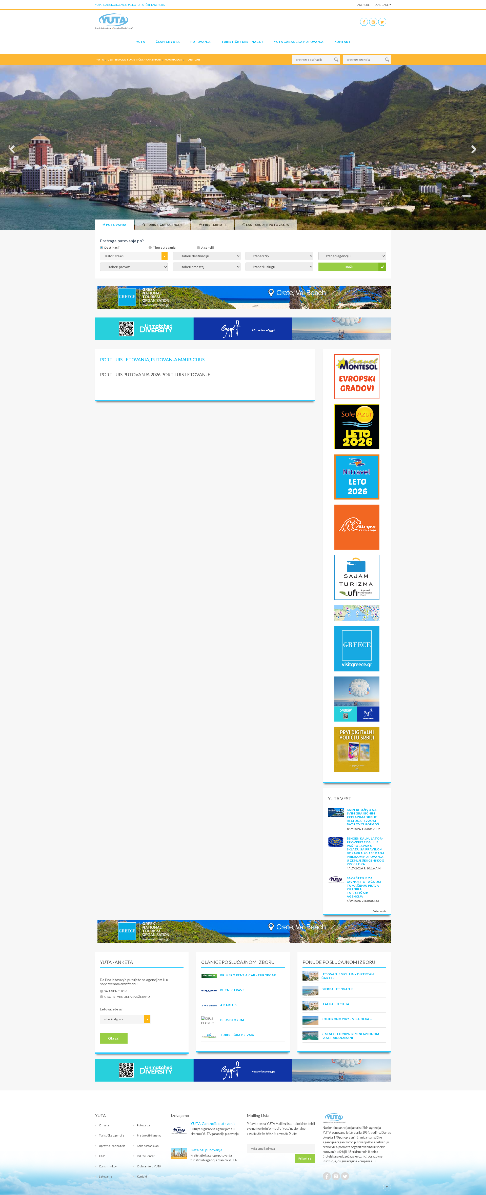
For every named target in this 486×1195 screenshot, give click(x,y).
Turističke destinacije (242, 42)
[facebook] (364, 22)
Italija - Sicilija (335, 1004)
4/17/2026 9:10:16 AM (364, 868)
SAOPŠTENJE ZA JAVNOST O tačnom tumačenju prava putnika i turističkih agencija (364, 887)
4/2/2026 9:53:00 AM (363, 901)
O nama (104, 1125)
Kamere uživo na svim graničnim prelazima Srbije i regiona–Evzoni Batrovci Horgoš (363, 817)
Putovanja (200, 42)
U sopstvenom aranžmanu (127, 996)
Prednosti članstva (149, 1135)
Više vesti (379, 911)
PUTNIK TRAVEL (233, 990)
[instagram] (373, 22)
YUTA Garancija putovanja (213, 1123)
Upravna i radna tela (112, 1145)
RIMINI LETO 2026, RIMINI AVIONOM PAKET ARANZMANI (350, 1035)
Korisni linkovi (108, 1166)
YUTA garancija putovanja (299, 42)
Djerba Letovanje (337, 989)
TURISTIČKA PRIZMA (237, 1035)
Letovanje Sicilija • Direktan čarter (347, 976)
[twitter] (382, 22)
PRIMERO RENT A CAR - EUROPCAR (248, 975)
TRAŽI (348, 266)
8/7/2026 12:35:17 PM (363, 829)
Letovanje (105, 1176)
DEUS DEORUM (232, 1020)
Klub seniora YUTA (149, 1166)
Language (382, 4)
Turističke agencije (111, 1135)
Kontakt (342, 42)
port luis (193, 59)
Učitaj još (205, 389)
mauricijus (173, 59)
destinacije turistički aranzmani (134, 59)
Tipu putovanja (164, 247)
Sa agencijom (116, 991)
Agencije (363, 4)
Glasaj (113, 1038)
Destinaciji (112, 247)
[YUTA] (114, 21)
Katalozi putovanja (206, 1150)
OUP (102, 1156)
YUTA (140, 42)
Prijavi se (304, 1158)
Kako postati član (148, 1145)
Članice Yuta (168, 42)
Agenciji (207, 247)
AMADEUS (228, 1005)
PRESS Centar (146, 1156)
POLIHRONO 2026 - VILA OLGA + (346, 1019)
